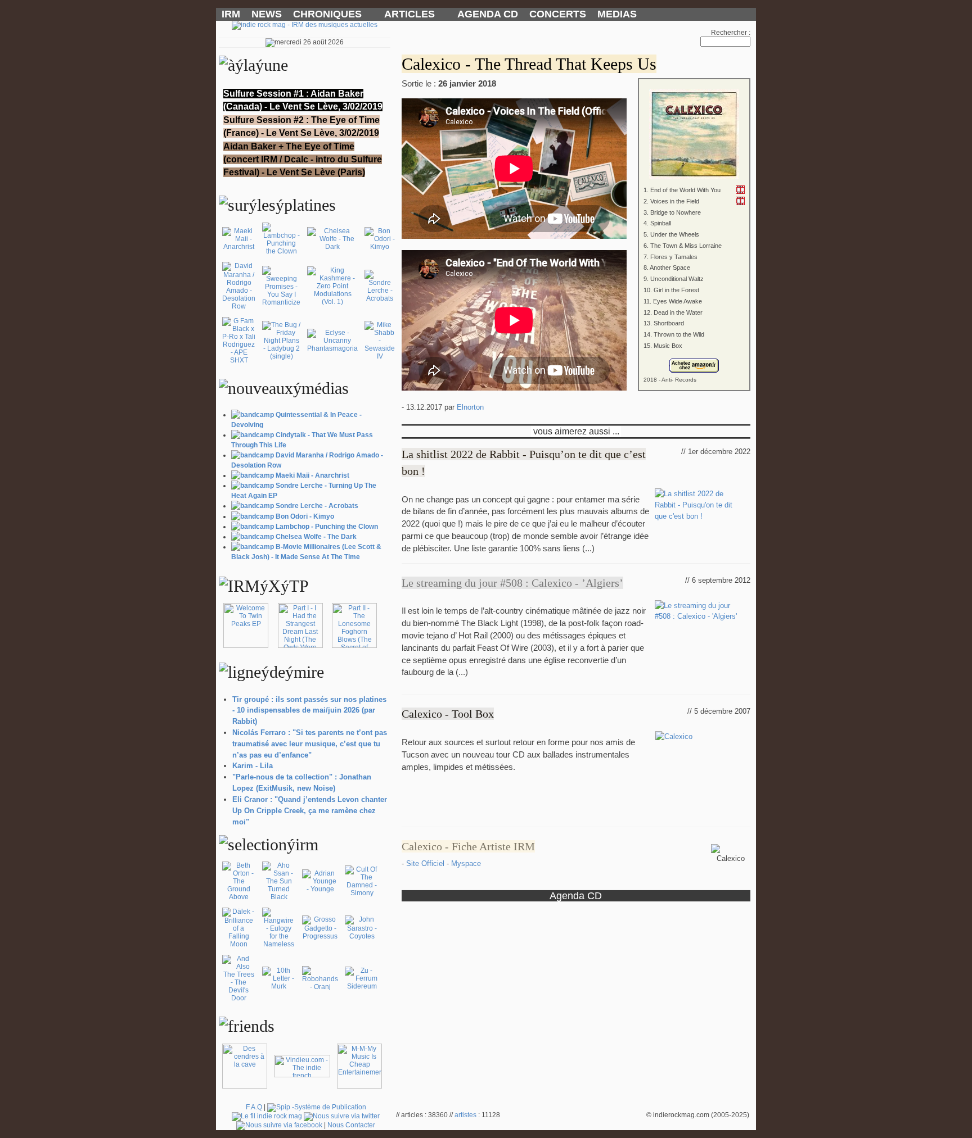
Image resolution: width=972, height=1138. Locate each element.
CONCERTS (557, 14)
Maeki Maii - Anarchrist (312, 475)
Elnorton (470, 407)
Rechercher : (730, 33)
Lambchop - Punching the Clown (327, 527)
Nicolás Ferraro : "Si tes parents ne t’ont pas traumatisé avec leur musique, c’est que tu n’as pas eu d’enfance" (309, 743)
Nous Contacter (351, 1125)
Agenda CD (576, 895)
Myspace (466, 863)
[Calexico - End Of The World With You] (740, 189)
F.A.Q (254, 1107)
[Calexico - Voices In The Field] (740, 201)
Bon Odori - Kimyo (305, 516)
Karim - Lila (252, 765)
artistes (465, 1115)
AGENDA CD (487, 14)
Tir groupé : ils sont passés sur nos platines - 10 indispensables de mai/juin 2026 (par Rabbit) (309, 710)
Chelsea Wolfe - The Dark (316, 537)
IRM (231, 14)
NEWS (266, 14)
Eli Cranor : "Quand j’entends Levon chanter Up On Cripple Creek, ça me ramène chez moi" (309, 810)
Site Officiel (426, 863)
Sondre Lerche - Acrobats (317, 506)
